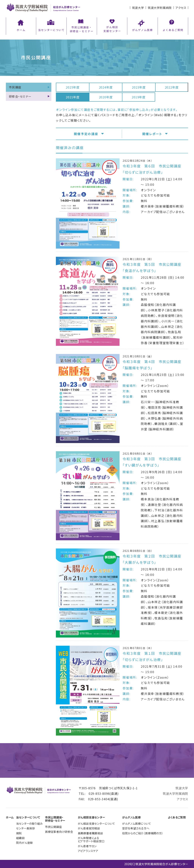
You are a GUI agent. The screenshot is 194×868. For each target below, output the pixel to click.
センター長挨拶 (25, 828)
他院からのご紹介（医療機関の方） (142, 833)
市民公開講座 (53, 826)
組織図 (20, 837)
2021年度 (73, 97)
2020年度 (106, 97)
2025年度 (73, 87)
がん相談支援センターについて (96, 823)
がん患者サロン (87, 846)
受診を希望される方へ (135, 828)
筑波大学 (138, 7)
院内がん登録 (24, 842)
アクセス (180, 7)
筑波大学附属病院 (160, 7)
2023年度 (139, 87)
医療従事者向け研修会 (59, 831)
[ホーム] (21, 25)
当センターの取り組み (29, 823)
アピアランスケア (88, 850)
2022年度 (172, 87)
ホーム (10, 817)
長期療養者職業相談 (90, 833)
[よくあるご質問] (173, 25)
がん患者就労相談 (89, 828)
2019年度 (139, 97)
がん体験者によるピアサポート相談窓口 (91, 839)
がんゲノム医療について (136, 823)
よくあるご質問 (177, 817)
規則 (19, 833)
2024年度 (106, 87)
